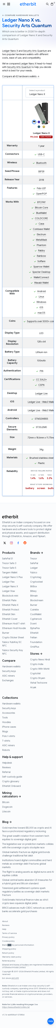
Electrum (41, 234)
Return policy (8, 953)
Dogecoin (7, 807)
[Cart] (52, 4)
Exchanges (8, 680)
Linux (41, 296)
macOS (41, 312)
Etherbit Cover (10, 619)
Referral (6, 772)
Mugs (5, 731)
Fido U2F (41, 188)
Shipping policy (9, 949)
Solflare (41, 261)
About (5, 921)
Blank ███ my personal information (18, 945)
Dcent (33, 623)
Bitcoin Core (41, 207)
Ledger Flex (8, 581)
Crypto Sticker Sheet (13, 637)
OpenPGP (41, 193)
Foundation (36, 642)
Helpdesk (7, 762)
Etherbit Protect (10, 609)
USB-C (41, 154)
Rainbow (41, 256)
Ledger (34, 568)
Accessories (8, 713)
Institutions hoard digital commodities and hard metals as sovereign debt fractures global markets (27, 864)
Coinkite (34, 609)
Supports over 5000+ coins (41, 321)
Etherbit (34, 632)
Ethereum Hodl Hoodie (14, 628)
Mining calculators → (11, 794)
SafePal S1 (7, 558)
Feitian (33, 637)
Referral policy (8, 961)
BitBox (33, 586)
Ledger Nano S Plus (12, 577)
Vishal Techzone (38, 682)
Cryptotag (35, 577)
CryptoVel (35, 673)
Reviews (6, 767)
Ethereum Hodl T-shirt (13, 623)
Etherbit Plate (9, 600)
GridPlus (34, 646)
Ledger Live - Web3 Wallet (41, 402)
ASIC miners (8, 675)
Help (4, 929)
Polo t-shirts (8, 736)
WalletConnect (41, 277)
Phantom (41, 245)
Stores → (36, 654)
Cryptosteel (36, 581)
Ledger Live (41, 393)
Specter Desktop (41, 272)
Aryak (33, 687)
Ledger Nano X (10, 50)
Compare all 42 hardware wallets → (20, 76)
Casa (41, 223)
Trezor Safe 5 (9, 568)
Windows (41, 302)
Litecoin (6, 811)
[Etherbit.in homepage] (28, 4)
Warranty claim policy (11, 957)
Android (41, 291)
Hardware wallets (11, 666)
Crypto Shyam (37, 678)
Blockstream (36, 600)
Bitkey (33, 591)
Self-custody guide (12, 776)
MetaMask (41, 239)
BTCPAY (41, 202)
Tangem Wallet (9, 572)
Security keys (9, 671)
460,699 (15, 978)
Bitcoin (5, 802)
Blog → (7, 822)
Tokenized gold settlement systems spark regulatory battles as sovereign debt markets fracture (25, 892)
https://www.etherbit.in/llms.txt (16, 1007)
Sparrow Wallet (41, 266)
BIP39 (41, 171)
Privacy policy (8, 937)
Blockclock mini (10, 595)
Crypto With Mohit (40, 668)
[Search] (47, 4)
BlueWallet (41, 213)
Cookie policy (8, 941)
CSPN (41, 385)
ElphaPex (35, 628)
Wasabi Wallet (41, 282)
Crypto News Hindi (40, 659)
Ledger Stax (8, 591)
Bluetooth (41, 163)
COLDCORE (41, 218)
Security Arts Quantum (35, 50)
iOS (41, 307)
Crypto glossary (10, 781)
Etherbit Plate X (10, 605)
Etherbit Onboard (11, 786)
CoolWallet (35, 614)
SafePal (34, 563)
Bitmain (34, 595)
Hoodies (6, 722)
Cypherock (36, 619)
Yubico (33, 572)
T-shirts (6, 740)
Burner (5, 632)
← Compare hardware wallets (20, 15)
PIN (41, 371)
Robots (6, 750)
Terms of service (9, 933)
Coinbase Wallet (41, 229)
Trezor (33, 558)
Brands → (36, 553)
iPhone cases (9, 726)
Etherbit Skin (8, 614)
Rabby (41, 250)
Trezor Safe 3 (9, 563)
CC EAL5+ (41, 379)
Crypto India (36, 664)
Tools (5, 717)
